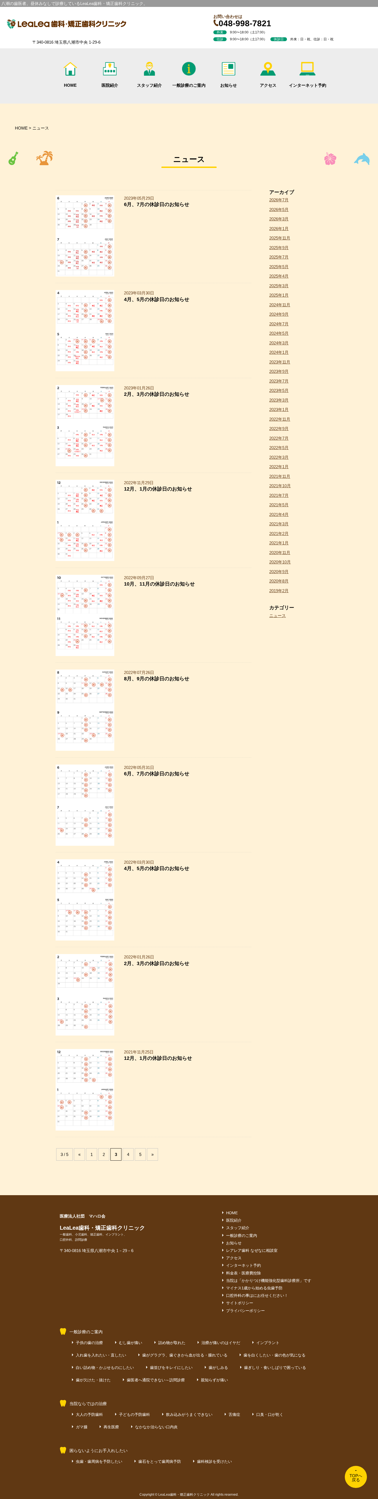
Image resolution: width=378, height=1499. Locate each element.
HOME (70, 85)
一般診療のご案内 (189, 85)
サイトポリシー (239, 1303)
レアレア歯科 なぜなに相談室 (252, 1250)
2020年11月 (279, 552)
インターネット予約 (307, 85)
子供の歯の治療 (89, 1342)
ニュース (277, 615)
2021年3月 (279, 523)
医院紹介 (110, 85)
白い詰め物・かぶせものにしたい (105, 1367)
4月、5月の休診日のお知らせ (156, 299)
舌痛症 (234, 1414)
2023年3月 (279, 400)
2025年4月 (279, 276)
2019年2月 (279, 590)
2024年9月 (279, 314)
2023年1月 (279, 409)
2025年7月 (279, 257)
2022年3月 (279, 457)
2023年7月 (279, 381)
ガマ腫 (81, 1427)
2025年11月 (279, 238)
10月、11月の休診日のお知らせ (159, 584)
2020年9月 (279, 571)
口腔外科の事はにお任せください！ (257, 1295)
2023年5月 (279, 390)
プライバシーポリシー (245, 1310)
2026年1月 (279, 228)
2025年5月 (279, 266)
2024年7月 (279, 324)
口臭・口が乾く (269, 1414)
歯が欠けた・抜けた (93, 1380)
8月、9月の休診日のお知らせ (156, 678)
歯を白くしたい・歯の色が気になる (274, 1355)
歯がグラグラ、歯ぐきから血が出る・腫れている (184, 1355)
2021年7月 (279, 495)
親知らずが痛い (214, 1380)
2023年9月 (279, 371)
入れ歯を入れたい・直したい (101, 1355)
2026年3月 (279, 219)
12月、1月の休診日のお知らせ (158, 489)
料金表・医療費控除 (243, 1273)
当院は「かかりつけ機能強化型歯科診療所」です (268, 1280)
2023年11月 (279, 362)
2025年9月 (279, 247)
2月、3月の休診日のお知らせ (156, 394)
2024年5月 (279, 333)
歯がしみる (218, 1367)
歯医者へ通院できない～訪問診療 (156, 1380)
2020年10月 (280, 562)
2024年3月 (279, 343)
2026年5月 (279, 209)
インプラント (267, 1342)
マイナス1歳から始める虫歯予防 (254, 1288)
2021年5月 (279, 504)
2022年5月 (279, 447)
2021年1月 (279, 543)
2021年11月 (279, 476)
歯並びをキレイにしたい (171, 1367)
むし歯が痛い (130, 1342)
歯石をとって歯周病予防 (159, 1461)
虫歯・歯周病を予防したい (99, 1461)
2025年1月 (279, 295)
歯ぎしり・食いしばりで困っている (275, 1367)
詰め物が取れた (171, 1342)
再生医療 (111, 1427)
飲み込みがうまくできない (189, 1414)
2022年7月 (279, 438)
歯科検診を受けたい (214, 1461)
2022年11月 (279, 419)
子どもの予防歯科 (134, 1414)
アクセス (268, 85)
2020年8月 (279, 581)
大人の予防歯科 (89, 1414)
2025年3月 (279, 285)
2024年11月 (279, 304)
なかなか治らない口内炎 (156, 1427)
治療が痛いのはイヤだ (220, 1342)
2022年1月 (279, 466)
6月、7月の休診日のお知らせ (156, 204)
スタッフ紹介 (149, 85)
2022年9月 (279, 428)
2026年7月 (279, 199)
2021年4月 (279, 514)
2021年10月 (280, 485)
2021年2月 (279, 533)
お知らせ (228, 85)
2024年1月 (279, 352)
